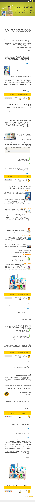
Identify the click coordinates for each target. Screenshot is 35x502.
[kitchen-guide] (30, 1)
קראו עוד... (27, 63)
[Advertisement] (17, 21)
